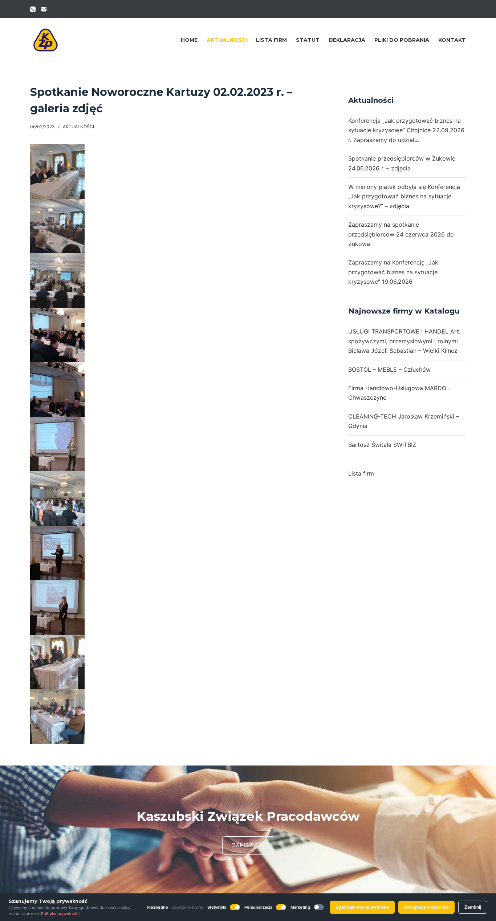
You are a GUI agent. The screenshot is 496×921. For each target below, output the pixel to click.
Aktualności (227, 40)
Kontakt (452, 40)
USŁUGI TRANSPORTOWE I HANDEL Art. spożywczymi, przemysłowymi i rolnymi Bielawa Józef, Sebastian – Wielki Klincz (404, 341)
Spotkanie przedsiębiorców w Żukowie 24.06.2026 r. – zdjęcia (401, 163)
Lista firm (271, 40)
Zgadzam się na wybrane (362, 907)
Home (189, 40)
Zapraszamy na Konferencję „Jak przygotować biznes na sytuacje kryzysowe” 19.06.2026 (393, 272)
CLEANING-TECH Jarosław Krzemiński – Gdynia (403, 421)
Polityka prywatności (61, 913)
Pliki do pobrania (401, 40)
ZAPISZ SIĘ (248, 845)
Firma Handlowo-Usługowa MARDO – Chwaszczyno (399, 392)
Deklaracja (347, 40)
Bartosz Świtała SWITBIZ (382, 444)
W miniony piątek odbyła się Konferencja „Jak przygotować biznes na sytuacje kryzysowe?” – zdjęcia (404, 196)
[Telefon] (33, 9)
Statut (308, 40)
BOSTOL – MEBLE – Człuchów (389, 369)
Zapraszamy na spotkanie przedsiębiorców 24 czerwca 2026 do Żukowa (401, 234)
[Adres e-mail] (43, 9)
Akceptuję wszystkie (426, 907)
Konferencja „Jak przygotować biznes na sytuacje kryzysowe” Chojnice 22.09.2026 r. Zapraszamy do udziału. (406, 130)
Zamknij (472, 907)
